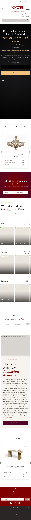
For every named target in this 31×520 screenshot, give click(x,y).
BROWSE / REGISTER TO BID (15, 67)
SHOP (15, 514)
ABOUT (15, 511)
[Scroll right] (28, 223)
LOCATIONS (15, 518)
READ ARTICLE (15, 72)
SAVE (25, 446)
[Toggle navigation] (2, 9)
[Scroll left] (25, 223)
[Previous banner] (1, 73)
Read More (14, 422)
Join (28, 499)
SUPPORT (15, 507)
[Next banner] (29, 73)
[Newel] (15, 488)
